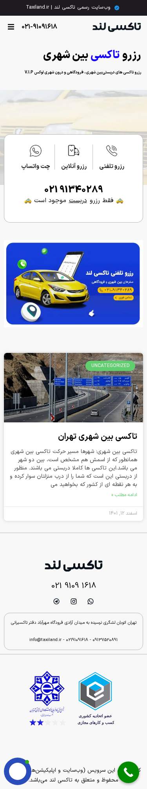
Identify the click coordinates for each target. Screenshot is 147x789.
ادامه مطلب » (124, 495)
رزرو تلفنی (111, 166)
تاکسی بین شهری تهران (97, 437)
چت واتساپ (35, 166)
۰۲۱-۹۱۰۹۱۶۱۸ (39, 27)
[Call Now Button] (128, 772)
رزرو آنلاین (74, 166)
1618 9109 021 (73, 586)
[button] (11, 27)
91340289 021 (73, 190)
